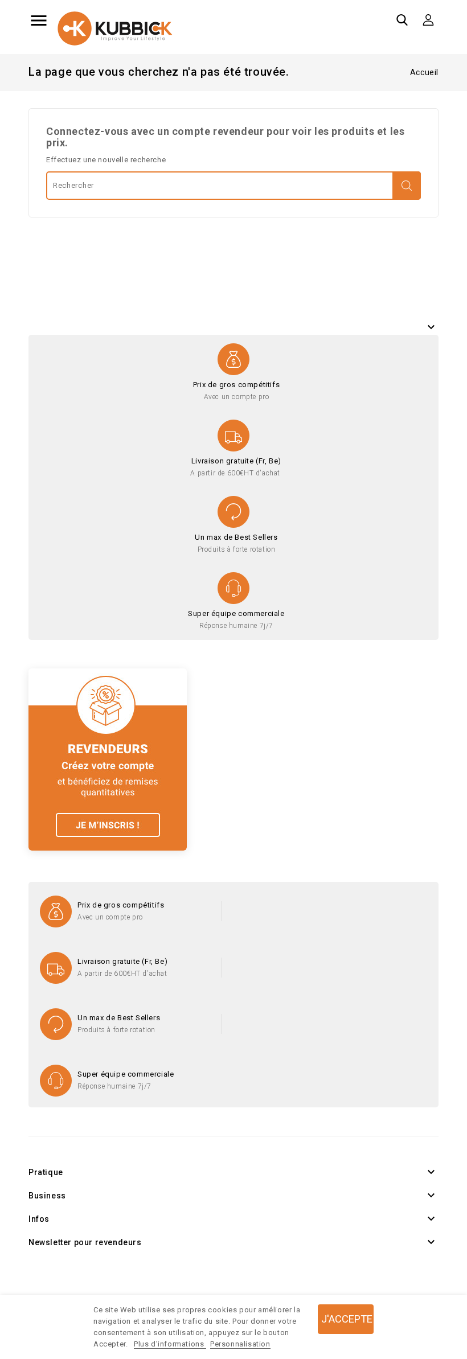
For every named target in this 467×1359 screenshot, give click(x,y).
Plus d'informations (170, 1344)
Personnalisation (240, 1344)
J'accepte (346, 1319)
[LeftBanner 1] (107, 758)
